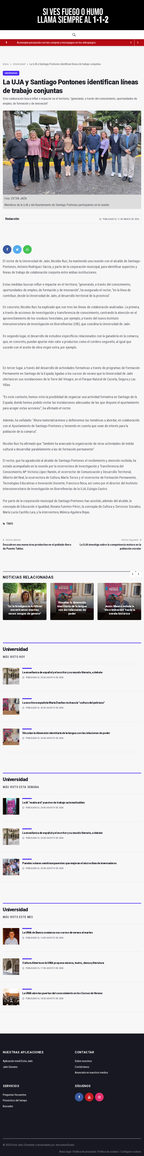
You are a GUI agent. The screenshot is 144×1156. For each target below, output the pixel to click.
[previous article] (137, 42)
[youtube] (89, 1097)
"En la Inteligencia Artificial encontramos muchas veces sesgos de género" (24, 610)
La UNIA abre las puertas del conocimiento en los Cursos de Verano (62, 993)
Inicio (6, 64)
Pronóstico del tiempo (15, 1100)
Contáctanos (82, 1067)
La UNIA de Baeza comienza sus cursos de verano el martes (57, 932)
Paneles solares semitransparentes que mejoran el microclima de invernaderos (69, 863)
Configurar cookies (130, 1151)
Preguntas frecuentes (14, 1094)
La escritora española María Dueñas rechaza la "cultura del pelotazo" (63, 702)
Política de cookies (108, 1151)
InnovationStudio (65, 1145)
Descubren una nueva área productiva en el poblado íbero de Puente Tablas (37, 546)
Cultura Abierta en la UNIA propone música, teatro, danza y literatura (63, 962)
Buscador (8, 1106)
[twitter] (17, 249)
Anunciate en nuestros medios (91, 1072)
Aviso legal (65, 1151)
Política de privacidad (84, 1151)
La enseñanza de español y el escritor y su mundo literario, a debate (62, 672)
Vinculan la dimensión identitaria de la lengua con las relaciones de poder (72, 608)
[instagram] (99, 1097)
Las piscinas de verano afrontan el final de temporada (46, 42)
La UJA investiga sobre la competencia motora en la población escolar (110, 546)
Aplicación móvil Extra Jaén (18, 1061)
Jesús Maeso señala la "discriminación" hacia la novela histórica (119, 610)
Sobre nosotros (83, 1061)
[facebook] (7, 249)
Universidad (19, 64)
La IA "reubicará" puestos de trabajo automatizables (53, 802)
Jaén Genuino (10, 1067)
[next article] (131, 42)
